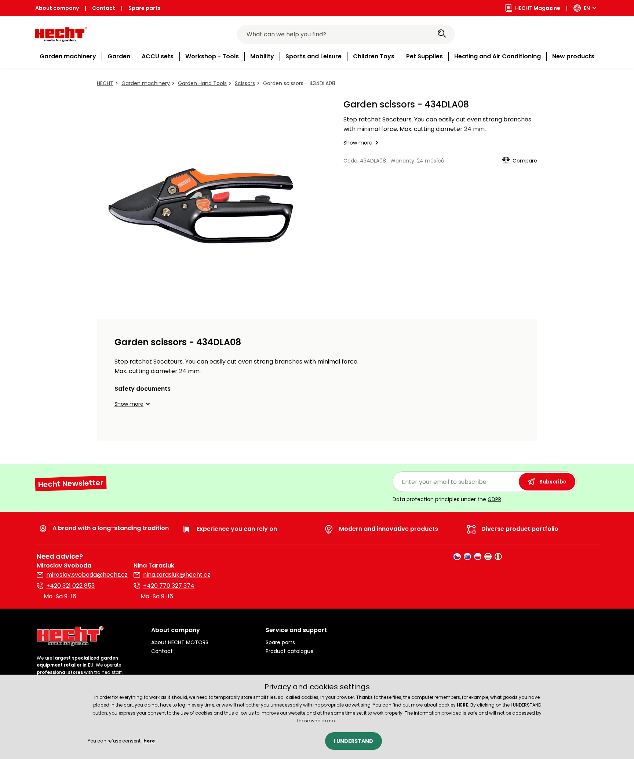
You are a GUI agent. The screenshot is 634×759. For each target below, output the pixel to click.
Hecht (105, 83)
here (149, 741)
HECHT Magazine (537, 8)
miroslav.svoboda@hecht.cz (87, 574)
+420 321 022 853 (70, 585)
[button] (133, 403)
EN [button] (587, 8)
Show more (357, 142)
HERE (462, 705)
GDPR (494, 499)
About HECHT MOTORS (179, 642)
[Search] (441, 34)
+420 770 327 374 (168, 585)
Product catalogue (290, 651)
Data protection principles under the (447, 499)
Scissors (245, 83)
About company (57, 8)
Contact (103, 8)
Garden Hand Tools (202, 83)
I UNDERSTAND (353, 741)
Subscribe (552, 481)
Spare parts (144, 8)
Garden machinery (145, 83)
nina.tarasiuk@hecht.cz (176, 574)
